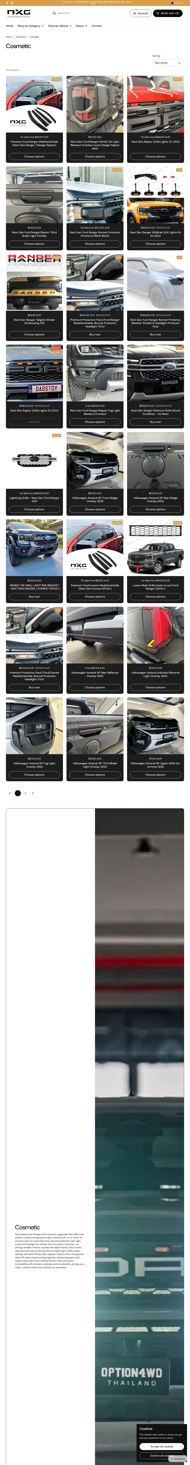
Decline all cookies (161, 1455)
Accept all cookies (162, 1446)
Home (9, 37)
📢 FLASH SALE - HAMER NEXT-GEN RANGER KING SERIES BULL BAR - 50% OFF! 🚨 (95, 3)
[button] (168, 13)
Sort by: (156, 55)
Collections (21, 37)
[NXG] (19, 13)
